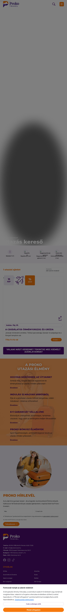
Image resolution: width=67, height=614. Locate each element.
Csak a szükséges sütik (33, 604)
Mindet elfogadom (33, 610)
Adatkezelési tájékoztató (24, 599)
